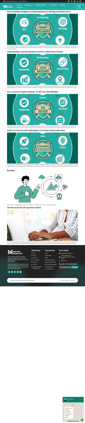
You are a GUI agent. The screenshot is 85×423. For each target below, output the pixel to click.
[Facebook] (68, 1)
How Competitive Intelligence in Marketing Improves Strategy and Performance (38, 12)
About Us (19, 5)
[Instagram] (71, 1)
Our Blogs (62, 5)
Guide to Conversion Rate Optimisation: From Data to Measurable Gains (36, 130)
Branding (10, 170)
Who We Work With (41, 5)
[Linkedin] (74, 1)
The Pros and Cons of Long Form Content (24, 208)
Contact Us (19, 7)
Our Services (28, 5)
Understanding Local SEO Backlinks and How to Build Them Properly (35, 52)
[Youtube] (80, 1)
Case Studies (53, 5)
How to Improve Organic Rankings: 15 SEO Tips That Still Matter (32, 92)
